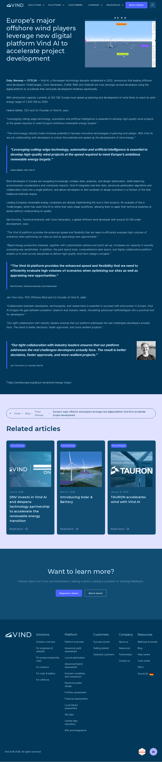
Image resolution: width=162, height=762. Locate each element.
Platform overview (74, 641)
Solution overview (45, 641)
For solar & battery (45, 673)
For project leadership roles (47, 659)
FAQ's (141, 667)
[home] (14, 5)
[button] (35, 5)
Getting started (101, 648)
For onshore (42, 667)
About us (123, 641)
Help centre (144, 654)
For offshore (42, 679)
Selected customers (103, 654)
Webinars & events (147, 641)
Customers (75, 5)
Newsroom (124, 648)
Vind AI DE (143, 673)
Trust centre (144, 660)
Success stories (101, 641)
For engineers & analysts (44, 650)
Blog (140, 648)
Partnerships (125, 654)
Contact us (124, 660)
